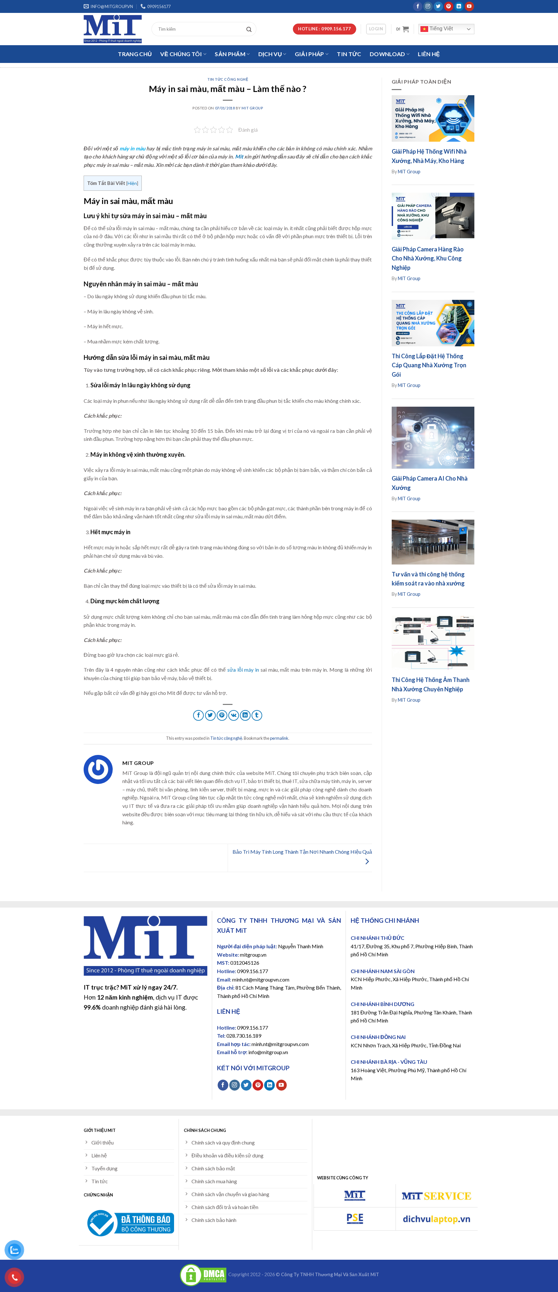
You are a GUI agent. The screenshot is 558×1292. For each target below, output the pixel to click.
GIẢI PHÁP (309, 54)
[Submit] (250, 29)
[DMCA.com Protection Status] (203, 1274)
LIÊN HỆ (429, 54)
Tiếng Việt (440, 28)
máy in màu (132, 148)
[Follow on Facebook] (417, 6)
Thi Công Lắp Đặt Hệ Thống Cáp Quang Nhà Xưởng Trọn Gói (429, 365)
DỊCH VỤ (270, 54)
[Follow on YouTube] (469, 6)
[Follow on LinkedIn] (459, 6)
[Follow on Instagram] (428, 6)
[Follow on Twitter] (438, 6)
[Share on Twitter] (210, 715)
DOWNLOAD (387, 54)
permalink (279, 738)
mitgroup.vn (253, 954)
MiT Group (252, 108)
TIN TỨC (349, 54)
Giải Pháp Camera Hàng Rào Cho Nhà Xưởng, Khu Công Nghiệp (428, 258)
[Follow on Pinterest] (448, 6)
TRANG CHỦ (135, 54)
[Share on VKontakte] (233, 715)
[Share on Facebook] (198, 715)
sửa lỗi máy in (243, 669)
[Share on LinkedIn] (245, 715)
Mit (239, 156)
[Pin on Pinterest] (222, 715)
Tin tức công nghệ (227, 79)
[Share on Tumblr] (257, 715)
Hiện (132, 183)
